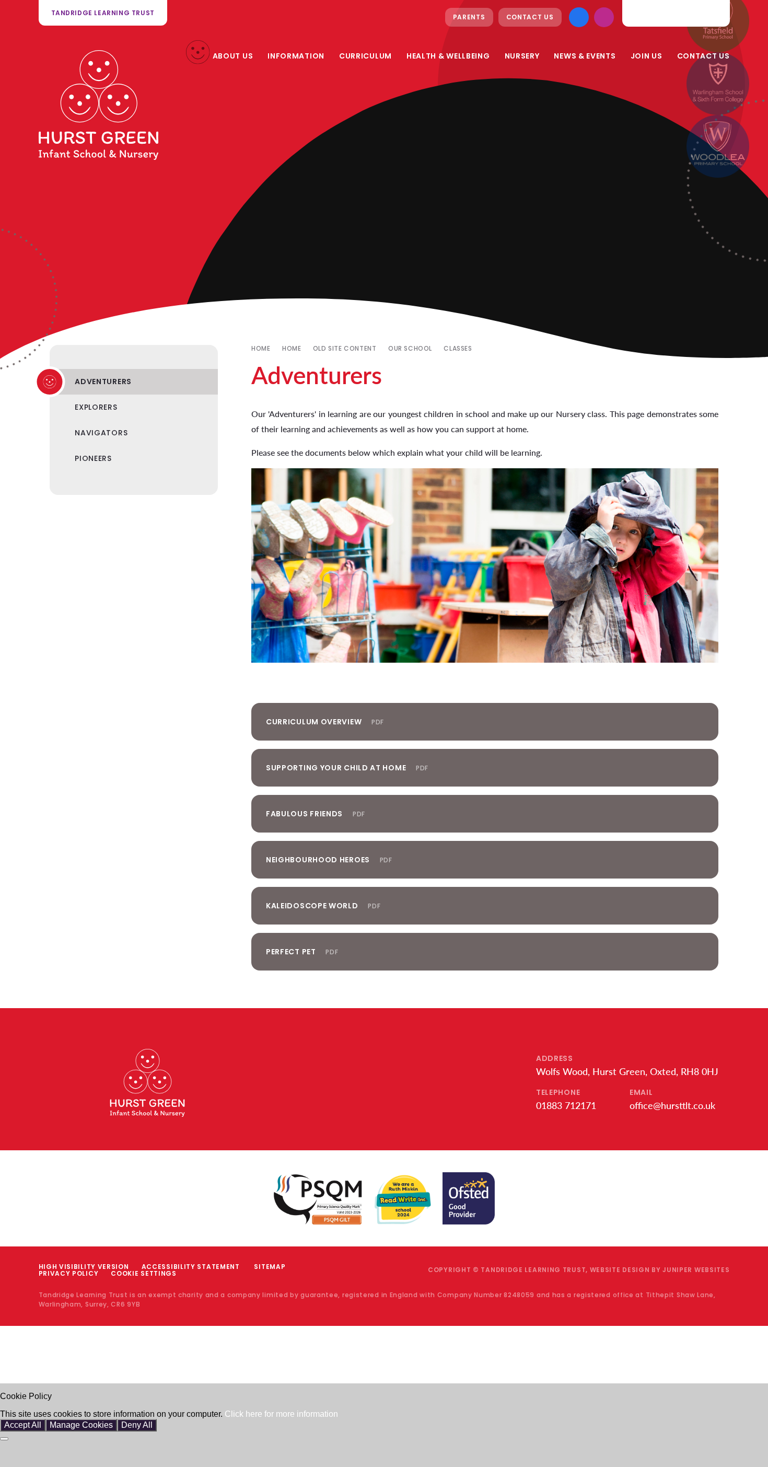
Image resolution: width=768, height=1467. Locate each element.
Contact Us (530, 17)
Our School (410, 348)
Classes (458, 348)
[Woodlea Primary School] (717, 146)
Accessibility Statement (191, 1266)
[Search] (714, 13)
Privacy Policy (69, 1273)
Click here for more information (281, 1414)
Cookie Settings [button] (144, 1273)
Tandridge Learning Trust (103, 12)
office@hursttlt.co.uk (672, 1105)
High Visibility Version (84, 1266)
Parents (469, 17)
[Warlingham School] (717, 83)
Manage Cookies (81, 1424)
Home (260, 348)
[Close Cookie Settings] (4, 1438)
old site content (345, 348)
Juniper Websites (695, 1269)
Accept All (22, 1424)
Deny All (137, 1424)
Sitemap (269, 1266)
